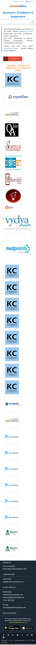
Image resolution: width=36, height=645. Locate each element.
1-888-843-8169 (9, 574)
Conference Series (26, 31)
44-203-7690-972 (9, 587)
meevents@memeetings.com (13, 597)
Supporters (12, 59)
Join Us (22, 1)
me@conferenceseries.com (13, 595)
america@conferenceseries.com (15, 569)
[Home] (18, 6)
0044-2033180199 (9, 613)
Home (17, 1)
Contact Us (30, 1)
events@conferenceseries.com (18, 622)
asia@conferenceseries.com (13, 582)
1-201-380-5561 (9, 600)
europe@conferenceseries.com (14, 607)
